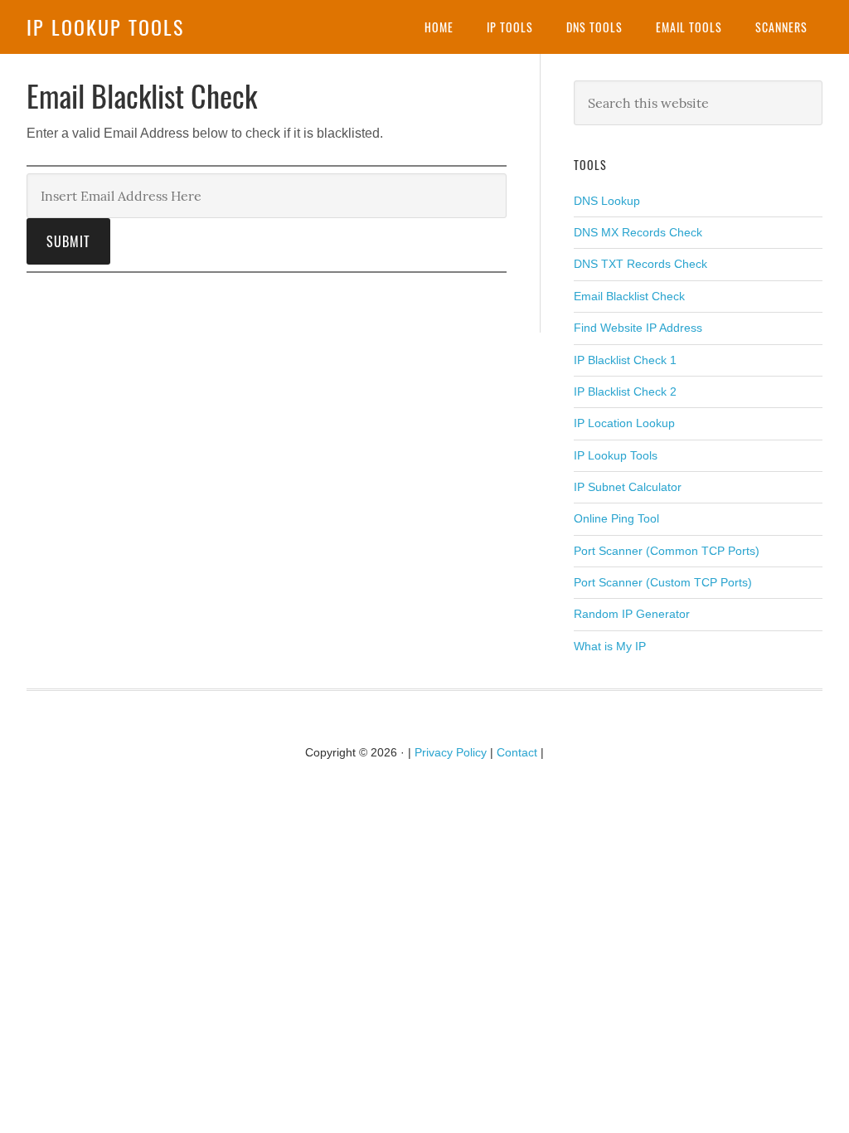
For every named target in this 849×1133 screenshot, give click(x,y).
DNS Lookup (607, 200)
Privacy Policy (451, 752)
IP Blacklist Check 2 (625, 391)
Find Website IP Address (638, 327)
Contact (517, 752)
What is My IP (610, 646)
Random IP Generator (632, 613)
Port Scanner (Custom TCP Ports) (663, 582)
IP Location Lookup (624, 423)
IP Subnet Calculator (628, 487)
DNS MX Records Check (638, 232)
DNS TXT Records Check (640, 263)
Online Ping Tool (616, 518)
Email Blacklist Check (629, 296)
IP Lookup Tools (105, 26)
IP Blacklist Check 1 (625, 360)
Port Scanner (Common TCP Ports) (666, 550)
